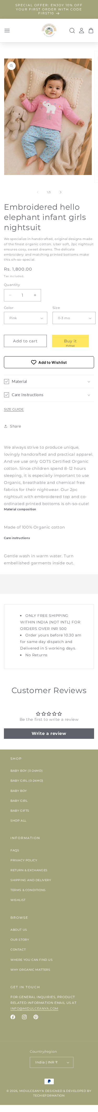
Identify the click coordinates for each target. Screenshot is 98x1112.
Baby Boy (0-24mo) (26, 770)
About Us (18, 930)
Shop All (18, 820)
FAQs (14, 850)
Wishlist (18, 900)
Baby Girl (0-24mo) (26, 780)
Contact (18, 949)
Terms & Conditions (28, 890)
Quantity (12, 285)
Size (56, 308)
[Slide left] (37, 192)
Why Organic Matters (30, 969)
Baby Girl (18, 801)
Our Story (19, 939)
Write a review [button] (49, 733)
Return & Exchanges (29, 870)
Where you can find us (31, 960)
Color (8, 308)
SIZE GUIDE (14, 409)
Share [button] (15, 426)
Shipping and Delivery (30, 880)
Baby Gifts (19, 810)
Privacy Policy (23, 860)
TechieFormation (49, 1095)
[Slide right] (60, 192)
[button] (49, 381)
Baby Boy (18, 791)
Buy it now (70, 342)
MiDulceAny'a (31, 1091)
